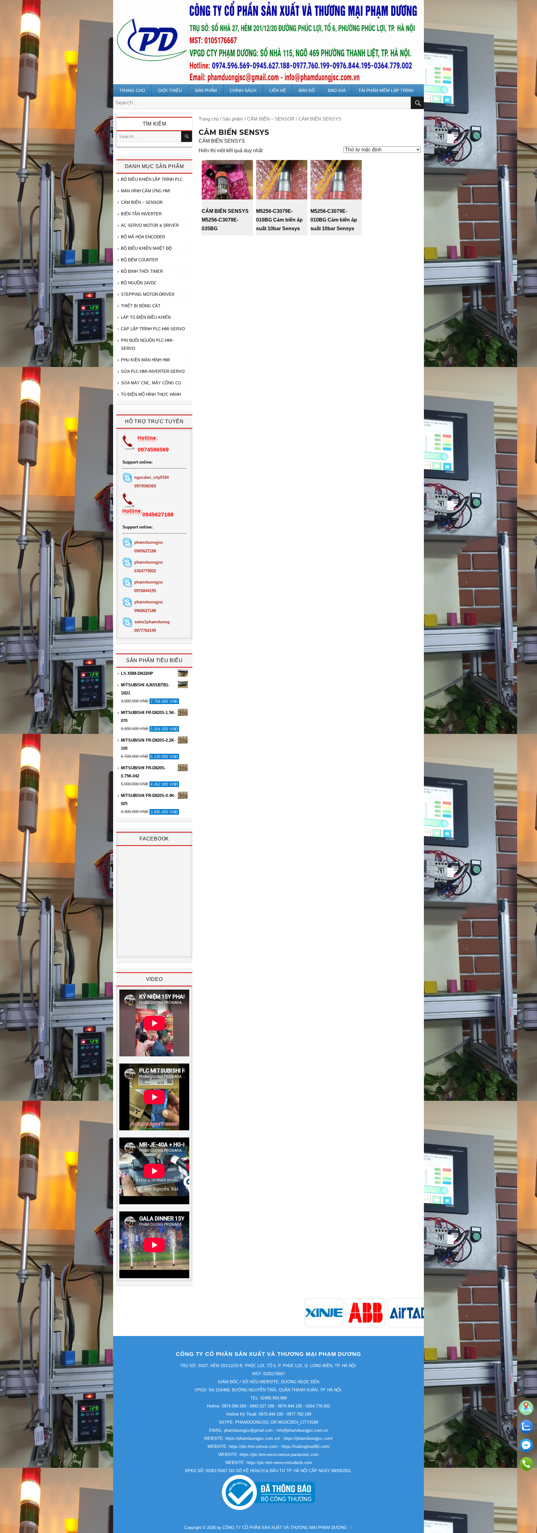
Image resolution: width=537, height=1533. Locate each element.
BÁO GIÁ (337, 90)
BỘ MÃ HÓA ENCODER (143, 237)
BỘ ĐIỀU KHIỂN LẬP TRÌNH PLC (152, 179)
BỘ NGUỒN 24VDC (139, 283)
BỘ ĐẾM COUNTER (139, 260)
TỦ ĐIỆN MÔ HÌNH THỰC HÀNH (151, 394)
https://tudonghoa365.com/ (306, 1446)
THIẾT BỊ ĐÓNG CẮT (140, 306)
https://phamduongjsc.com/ (308, 1438)
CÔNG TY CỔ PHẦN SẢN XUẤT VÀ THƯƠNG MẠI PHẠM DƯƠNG (285, 1527)
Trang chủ (132, 90)
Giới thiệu (170, 90)
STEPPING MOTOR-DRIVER (147, 294)
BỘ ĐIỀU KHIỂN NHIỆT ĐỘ (146, 248)
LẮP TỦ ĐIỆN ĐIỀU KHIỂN (146, 317)
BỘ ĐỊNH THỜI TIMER (142, 271)
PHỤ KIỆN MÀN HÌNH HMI (145, 360)
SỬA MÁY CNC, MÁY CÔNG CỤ (151, 383)
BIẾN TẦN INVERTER (141, 214)
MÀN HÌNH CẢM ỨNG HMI (145, 191)
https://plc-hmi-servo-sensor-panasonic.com (279, 1454)
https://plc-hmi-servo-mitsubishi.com (279, 1462)
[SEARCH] (186, 136)
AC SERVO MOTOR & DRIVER (150, 225)
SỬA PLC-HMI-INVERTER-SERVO (153, 371)
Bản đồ (307, 90)
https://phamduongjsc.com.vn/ (252, 1438)
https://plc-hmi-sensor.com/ (253, 1446)
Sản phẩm (206, 90)
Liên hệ (277, 90)
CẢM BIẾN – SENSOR (271, 119)
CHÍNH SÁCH (243, 90)
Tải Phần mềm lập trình (386, 90)
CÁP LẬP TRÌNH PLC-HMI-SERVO (153, 329)
